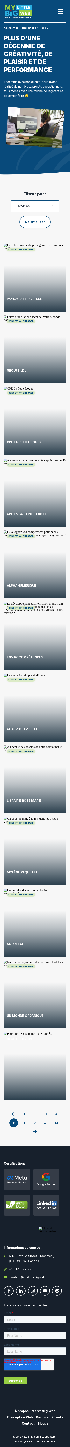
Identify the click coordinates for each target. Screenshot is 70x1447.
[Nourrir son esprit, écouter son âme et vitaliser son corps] (35, 994)
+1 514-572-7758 (22, 1269)
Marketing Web (43, 1411)
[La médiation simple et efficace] (35, 708)
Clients (57, 1417)
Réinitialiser (35, 222)
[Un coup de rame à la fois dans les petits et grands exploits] (35, 851)
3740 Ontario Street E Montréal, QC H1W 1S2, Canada (31, 1258)
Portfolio (42, 1417)
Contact (28, 1423)
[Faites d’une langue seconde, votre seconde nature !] (35, 349)
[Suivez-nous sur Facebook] (9, 1294)
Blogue (43, 1423)
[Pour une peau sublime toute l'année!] (35, 1066)
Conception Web (20, 1417)
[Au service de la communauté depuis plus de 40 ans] (35, 493)
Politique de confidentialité (35, 1441)
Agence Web (11, 27)
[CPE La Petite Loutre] (35, 421)
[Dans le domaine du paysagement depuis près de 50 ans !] (35, 278)
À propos (22, 1411)
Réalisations (29, 27)
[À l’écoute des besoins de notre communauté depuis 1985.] (35, 779)
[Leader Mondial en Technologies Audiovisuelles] (35, 923)
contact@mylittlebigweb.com (30, 1277)
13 (56, 1123)
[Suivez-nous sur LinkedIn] (21, 1294)
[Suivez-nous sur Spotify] (57, 1294)
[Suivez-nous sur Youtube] (45, 1294)
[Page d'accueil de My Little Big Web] (18, 12)
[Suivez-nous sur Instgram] (33, 1294)
